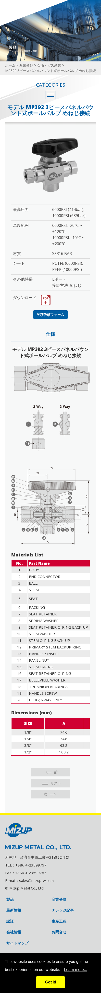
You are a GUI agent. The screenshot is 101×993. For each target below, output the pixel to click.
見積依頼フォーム (50, 314)
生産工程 (59, 921)
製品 (10, 899)
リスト (55, 783)
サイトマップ (17, 943)
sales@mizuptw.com (36, 880)
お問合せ (59, 932)
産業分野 (26, 65)
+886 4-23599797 (31, 865)
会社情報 (13, 932)
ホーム (10, 65)
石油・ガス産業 (49, 65)
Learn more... (75, 970)
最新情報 (13, 910)
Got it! (50, 982)
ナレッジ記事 (63, 910)
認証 (10, 921)
